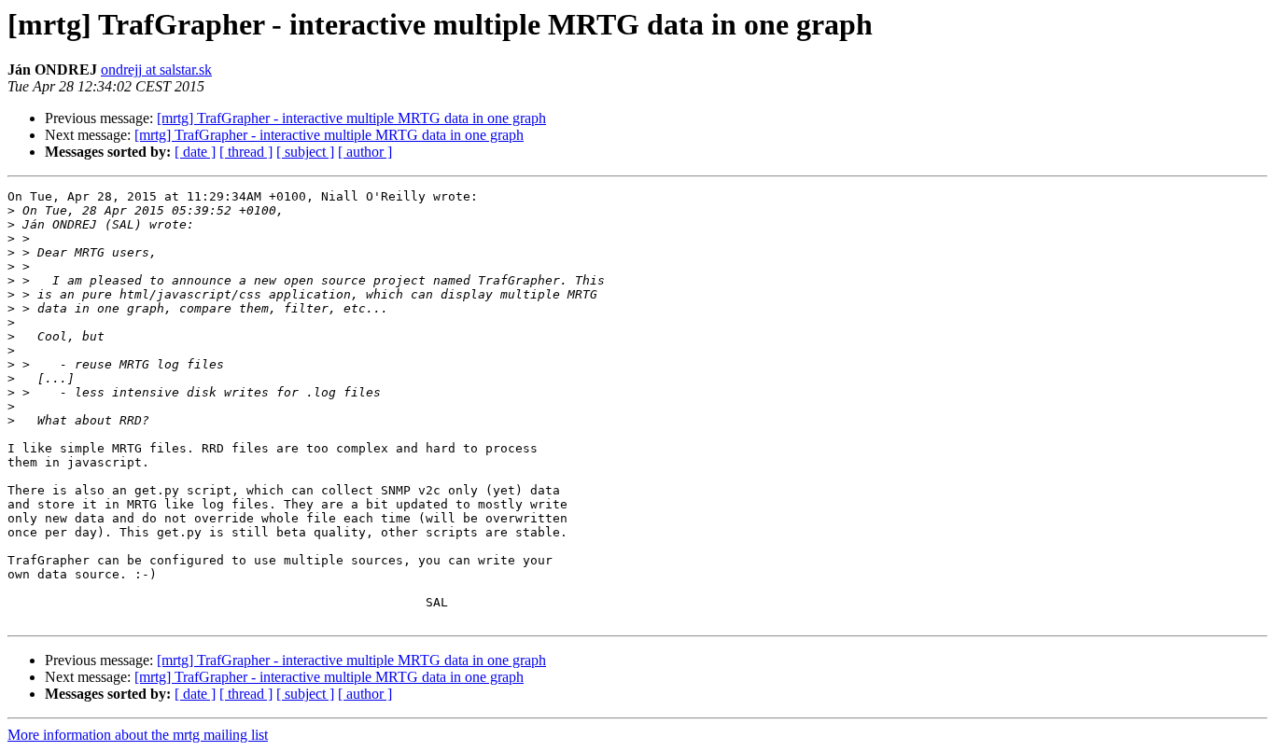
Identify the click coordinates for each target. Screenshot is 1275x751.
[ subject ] (305, 152)
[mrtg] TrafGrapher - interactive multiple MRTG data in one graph (351, 118)
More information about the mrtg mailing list (137, 735)
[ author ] (365, 152)
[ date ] (195, 152)
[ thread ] (246, 152)
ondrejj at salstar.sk (156, 69)
